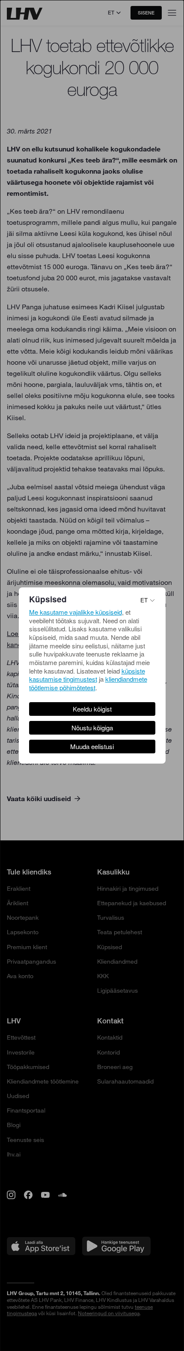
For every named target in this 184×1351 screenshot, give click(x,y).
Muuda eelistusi (92, 746)
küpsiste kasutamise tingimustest (87, 675)
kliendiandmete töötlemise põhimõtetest (88, 683)
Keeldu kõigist (92, 708)
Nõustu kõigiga (92, 727)
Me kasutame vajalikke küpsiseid (75, 611)
